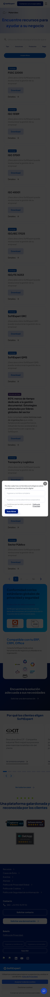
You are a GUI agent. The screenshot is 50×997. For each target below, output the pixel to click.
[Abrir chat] (44, 991)
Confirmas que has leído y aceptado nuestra (23, 505)
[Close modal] (45, 484)
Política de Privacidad (36, 505)
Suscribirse (11, 511)
